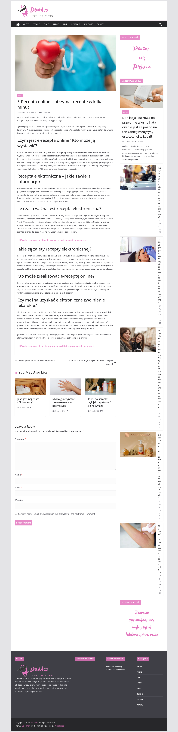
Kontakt (88, 24)
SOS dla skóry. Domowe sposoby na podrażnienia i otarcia (159, 550)
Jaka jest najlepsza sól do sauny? (28, 400)
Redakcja (75, 24)
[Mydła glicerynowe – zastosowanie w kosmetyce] (65, 380)
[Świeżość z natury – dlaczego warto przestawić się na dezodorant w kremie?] (138, 476)
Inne (65, 24)
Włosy (26, 24)
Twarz (36, 24)
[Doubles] (18, 24)
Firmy (56, 24)
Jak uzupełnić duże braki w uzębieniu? (36, 360)
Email (18, 487)
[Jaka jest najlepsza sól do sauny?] (30, 380)
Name (18, 474)
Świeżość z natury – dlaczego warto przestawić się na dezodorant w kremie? (159, 466)
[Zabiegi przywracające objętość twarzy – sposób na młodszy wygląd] (138, 281)
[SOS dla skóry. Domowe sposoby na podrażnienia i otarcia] (138, 559)
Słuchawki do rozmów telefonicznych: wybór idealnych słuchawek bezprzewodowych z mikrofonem (159, 368)
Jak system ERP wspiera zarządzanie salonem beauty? (159, 192)
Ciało (46, 24)
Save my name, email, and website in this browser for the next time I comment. (57, 513)
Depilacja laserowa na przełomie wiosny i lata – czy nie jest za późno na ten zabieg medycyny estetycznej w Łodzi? (140, 127)
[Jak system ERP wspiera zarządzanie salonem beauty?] (138, 200)
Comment (20, 439)
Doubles (22, 112)
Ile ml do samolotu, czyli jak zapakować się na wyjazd (90, 362)
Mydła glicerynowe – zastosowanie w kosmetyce (64, 402)
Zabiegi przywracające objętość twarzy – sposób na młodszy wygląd (159, 271)
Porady (100, 24)
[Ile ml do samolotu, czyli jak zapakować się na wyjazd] (100, 380)
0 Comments (46, 112)
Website (19, 500)
